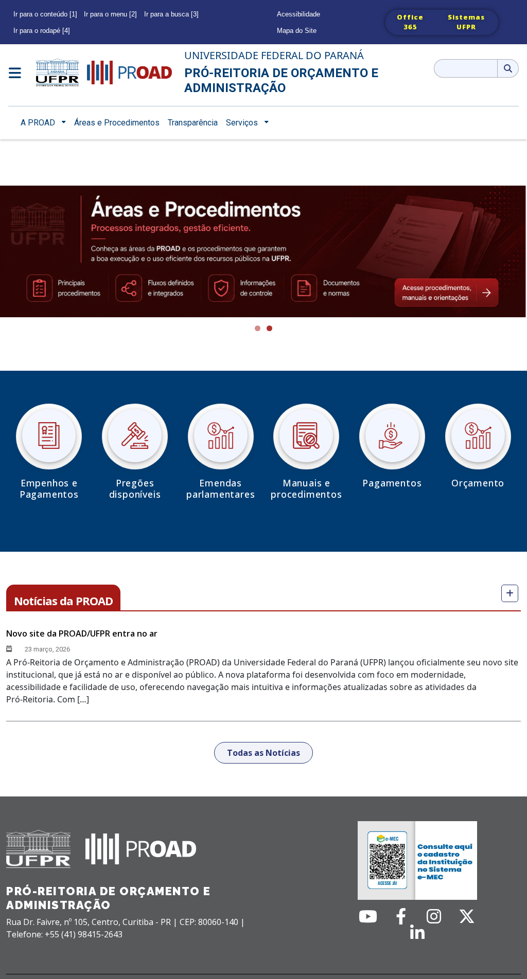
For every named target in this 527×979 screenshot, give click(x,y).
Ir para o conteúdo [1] (45, 14)
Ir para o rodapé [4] (41, 30)
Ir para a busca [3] (171, 14)
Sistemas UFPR (466, 22)
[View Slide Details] (263, 251)
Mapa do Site (297, 30)
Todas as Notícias (263, 752)
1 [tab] (257, 328)
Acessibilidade (298, 14)
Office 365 (410, 22)
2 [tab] (269, 328)
